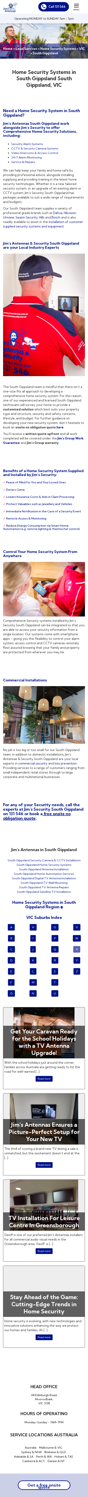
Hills (41, 217)
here (60, 427)
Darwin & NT (56, 1461)
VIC (82, 49)
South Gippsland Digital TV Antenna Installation (44, 878)
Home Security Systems (58, 49)
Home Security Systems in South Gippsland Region (44, 904)
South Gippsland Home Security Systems (44, 865)
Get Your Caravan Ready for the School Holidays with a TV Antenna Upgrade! (44, 1042)
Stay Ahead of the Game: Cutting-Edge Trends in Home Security (44, 1304)
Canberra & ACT (33, 1461)
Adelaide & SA (23, 1456)
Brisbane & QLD (55, 1452)
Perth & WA (44, 1456)
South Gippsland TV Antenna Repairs (44, 887)
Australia (30, 1447)
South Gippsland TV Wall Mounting (44, 883)
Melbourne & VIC (50, 1447)
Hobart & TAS (63, 1456)
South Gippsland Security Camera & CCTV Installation (44, 860)
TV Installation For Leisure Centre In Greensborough (44, 1221)
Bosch (56, 217)
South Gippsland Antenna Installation (44, 869)
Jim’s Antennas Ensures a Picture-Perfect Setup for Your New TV (44, 1132)
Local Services (26, 49)
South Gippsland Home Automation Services (44, 874)
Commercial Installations (25, 680)
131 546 (16, 813)
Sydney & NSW (31, 1452)
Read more (44, 1078)
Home (7, 49)
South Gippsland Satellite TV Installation (44, 892)
